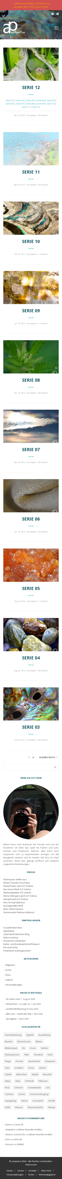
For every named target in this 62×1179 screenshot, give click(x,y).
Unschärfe (38, 1100)
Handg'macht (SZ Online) (15, 899)
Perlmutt (29, 1080)
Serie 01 (10, 100)
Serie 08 (30, 103)
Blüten (39, 1041)
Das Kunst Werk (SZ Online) (17, 889)
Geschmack (34, 1061)
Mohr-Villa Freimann (13, 909)
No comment (43, 115)
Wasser (19, 1107)
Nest (18, 1080)
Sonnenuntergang (39, 1094)
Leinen (42, 1067)
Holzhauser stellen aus (15, 879)
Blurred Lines (24, 1041)
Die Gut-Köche (10, 947)
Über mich (46, 1170)
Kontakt (32, 1170)
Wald (7, 1107)
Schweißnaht (34, 1087)
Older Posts (47, 757)
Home (10, 1170)
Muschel (47, 1074)
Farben (44, 1048)
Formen (19, 1061)
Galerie (9, 979)
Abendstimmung (13, 1034)
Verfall (51, 1100)
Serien (20, 1170)
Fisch (50, 1054)
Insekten (19, 1067)
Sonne (21, 1094)
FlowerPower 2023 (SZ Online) (18, 885)
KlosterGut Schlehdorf (14, 940)
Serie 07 (20, 103)
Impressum (31, 1164)
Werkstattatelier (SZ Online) (17, 892)
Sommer (9, 1094)
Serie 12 (36, 106)
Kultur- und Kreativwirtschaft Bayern (21, 944)
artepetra (32, 115)
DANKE (20, 1144)
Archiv (8, 969)
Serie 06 (10, 103)
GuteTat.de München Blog (16, 934)
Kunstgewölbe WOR (13, 905)
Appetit (29, 1034)
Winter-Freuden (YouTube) (16, 882)
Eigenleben (9, 930)
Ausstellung (44, 1034)
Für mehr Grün (13, 999)
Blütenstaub (11, 1048)
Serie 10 (51, 103)
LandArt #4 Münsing (16, 1008)
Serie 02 (20, 100)
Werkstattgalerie (47, 1174)
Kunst (31, 1067)
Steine (24, 1100)
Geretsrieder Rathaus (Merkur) (18, 912)
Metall (35, 1074)
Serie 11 (26, 106)
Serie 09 (40, 103)
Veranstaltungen (13, 984)
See (48, 1087)
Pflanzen (43, 1080)
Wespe (51, 1107)
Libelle (8, 1074)
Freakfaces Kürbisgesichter (17, 950)
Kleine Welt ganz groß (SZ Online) (20, 895)
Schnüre (18, 1087)
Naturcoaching (10, 937)
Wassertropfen (35, 1107)
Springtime (11, 1018)
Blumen (9, 1041)
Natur (8, 1080)
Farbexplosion (12, 1054)
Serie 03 (30, 100)
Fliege (8, 1061)
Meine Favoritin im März (30, 1129)
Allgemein (10, 964)
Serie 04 (40, 100)
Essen (33, 1048)
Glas (7, 1067)
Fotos (8, 974)
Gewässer (50, 1061)
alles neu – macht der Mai (18, 1013)
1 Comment (42, 254)
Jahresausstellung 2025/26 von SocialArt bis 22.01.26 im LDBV (32, 5)
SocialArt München (12, 927)
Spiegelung (10, 1100)
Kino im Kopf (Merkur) (14, 902)
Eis (23, 1048)
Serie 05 (51, 100)
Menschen (21, 1074)
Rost (7, 1087)
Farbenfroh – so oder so (18, 1003)
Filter (26, 1054)
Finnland (38, 1054)
